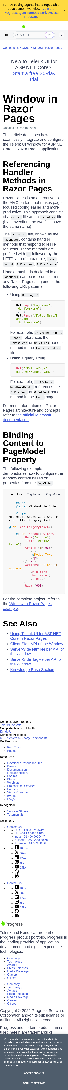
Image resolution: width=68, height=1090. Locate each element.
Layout (26, 47)
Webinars (13, 782)
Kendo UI (6, 731)
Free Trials (14, 747)
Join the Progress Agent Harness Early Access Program (31, 12)
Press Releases (17, 968)
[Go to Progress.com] (12, 925)
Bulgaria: (31, 839)
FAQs (11, 799)
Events (11, 795)
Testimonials (15, 814)
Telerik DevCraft (10, 725)
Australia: (32, 843)
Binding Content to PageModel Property (24, 447)
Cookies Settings (34, 1083)
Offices (11, 977)
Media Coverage (18, 971)
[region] (34, 1062)
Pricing (11, 750)
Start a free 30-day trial (34, 76)
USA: (29, 830)
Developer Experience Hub (24, 763)
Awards (12, 964)
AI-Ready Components (32, 738)
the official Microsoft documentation (27, 417)
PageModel (53, 494)
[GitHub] (17, 872)
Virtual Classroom (18, 792)
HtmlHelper (14, 494)
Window (37, 47)
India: (30, 836)
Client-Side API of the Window (36, 644)
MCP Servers (8, 738)
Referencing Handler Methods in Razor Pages (27, 176)
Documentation (17, 769)
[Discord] (17, 876)
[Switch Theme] (61, 35)
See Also (20, 623)
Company (13, 958)
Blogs (11, 779)
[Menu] (7, 35)
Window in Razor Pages (30, 109)
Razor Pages (53, 47)
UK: (29, 833)
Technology (14, 961)
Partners (12, 789)
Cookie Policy (11, 1058)
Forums (12, 776)
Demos (12, 766)
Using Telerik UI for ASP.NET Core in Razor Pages (35, 636)
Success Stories (17, 811)
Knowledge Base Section (32, 669)
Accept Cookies (34, 1073)
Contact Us (14, 826)
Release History (17, 772)
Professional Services (21, 785)
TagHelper (34, 494)
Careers (12, 974)
